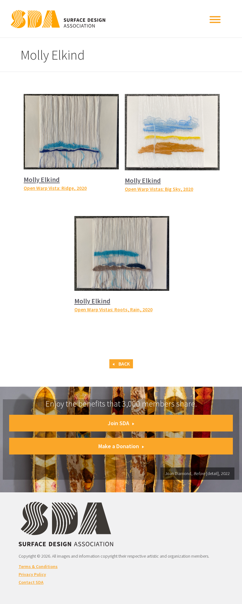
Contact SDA (31, 582)
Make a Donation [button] (118, 446)
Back (124, 364)
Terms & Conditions (38, 566)
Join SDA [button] (118, 423)
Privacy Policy (32, 574)
